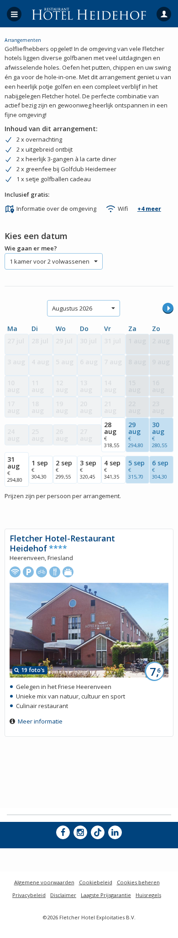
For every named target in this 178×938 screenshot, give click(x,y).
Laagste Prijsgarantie (106, 895)
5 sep (136, 469)
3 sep (88, 469)
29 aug (135, 434)
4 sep (112, 469)
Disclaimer (63, 895)
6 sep (160, 469)
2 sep (64, 469)
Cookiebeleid (95, 882)
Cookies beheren (138, 882)
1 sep (39, 469)
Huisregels (148, 895)
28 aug (111, 434)
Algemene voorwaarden (44, 882)
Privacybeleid (29, 895)
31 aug (14, 469)
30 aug (159, 434)
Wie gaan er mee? (31, 248)
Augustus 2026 (72, 308)
